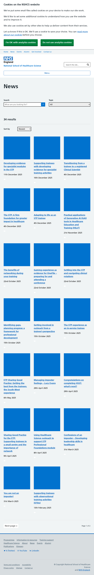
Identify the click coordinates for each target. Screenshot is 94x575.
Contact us (47, 52)
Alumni (26, 52)
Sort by (7, 129)
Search (6, 100)
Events (19, 52)
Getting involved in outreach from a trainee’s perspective (44, 328)
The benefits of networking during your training (13, 273)
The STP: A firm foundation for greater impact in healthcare (15, 218)
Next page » (11, 525)
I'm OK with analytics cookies (21, 42)
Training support (47, 540)
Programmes (9, 540)
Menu (47, 73)
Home (6, 52)
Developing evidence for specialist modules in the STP (15, 166)
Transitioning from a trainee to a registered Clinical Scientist (75, 166)
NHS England (84, 570)
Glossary (19, 546)
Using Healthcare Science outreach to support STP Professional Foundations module (44, 441)
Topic (51, 100)
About (25, 543)
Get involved (36, 52)
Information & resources (27, 540)
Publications (9, 546)
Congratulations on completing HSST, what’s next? (74, 383)
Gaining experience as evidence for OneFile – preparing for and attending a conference (45, 276)
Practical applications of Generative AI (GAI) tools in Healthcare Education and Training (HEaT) (75, 221)
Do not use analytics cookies (57, 42)
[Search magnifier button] (88, 64)
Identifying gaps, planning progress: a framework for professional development (14, 331)
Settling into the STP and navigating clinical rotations (75, 273)
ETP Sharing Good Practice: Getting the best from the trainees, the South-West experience (15, 386)
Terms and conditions (12, 565)
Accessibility (26, 565)
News (12, 52)
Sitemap (19, 568)
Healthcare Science (12, 543)
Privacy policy (9, 568)
